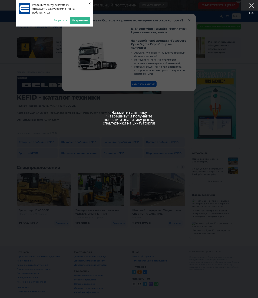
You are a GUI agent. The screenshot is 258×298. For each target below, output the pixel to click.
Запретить (60, 20)
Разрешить (80, 20)
